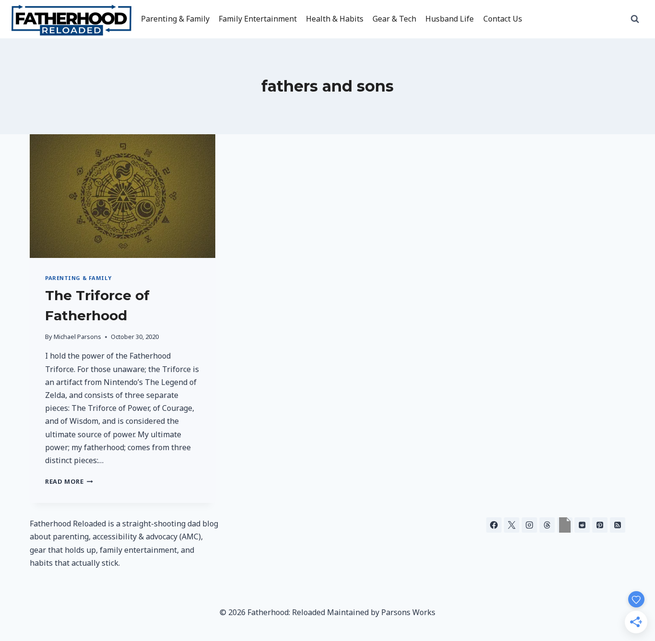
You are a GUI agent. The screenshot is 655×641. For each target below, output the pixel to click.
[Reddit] (582, 525)
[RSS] (617, 525)
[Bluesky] (565, 525)
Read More (69, 481)
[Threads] (547, 525)
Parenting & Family (175, 18)
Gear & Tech (394, 18)
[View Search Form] (634, 19)
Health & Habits (334, 18)
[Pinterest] (600, 525)
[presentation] (122, 196)
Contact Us (502, 18)
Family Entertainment (258, 18)
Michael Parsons (77, 336)
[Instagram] (529, 525)
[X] (511, 525)
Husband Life (449, 18)
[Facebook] (494, 525)
